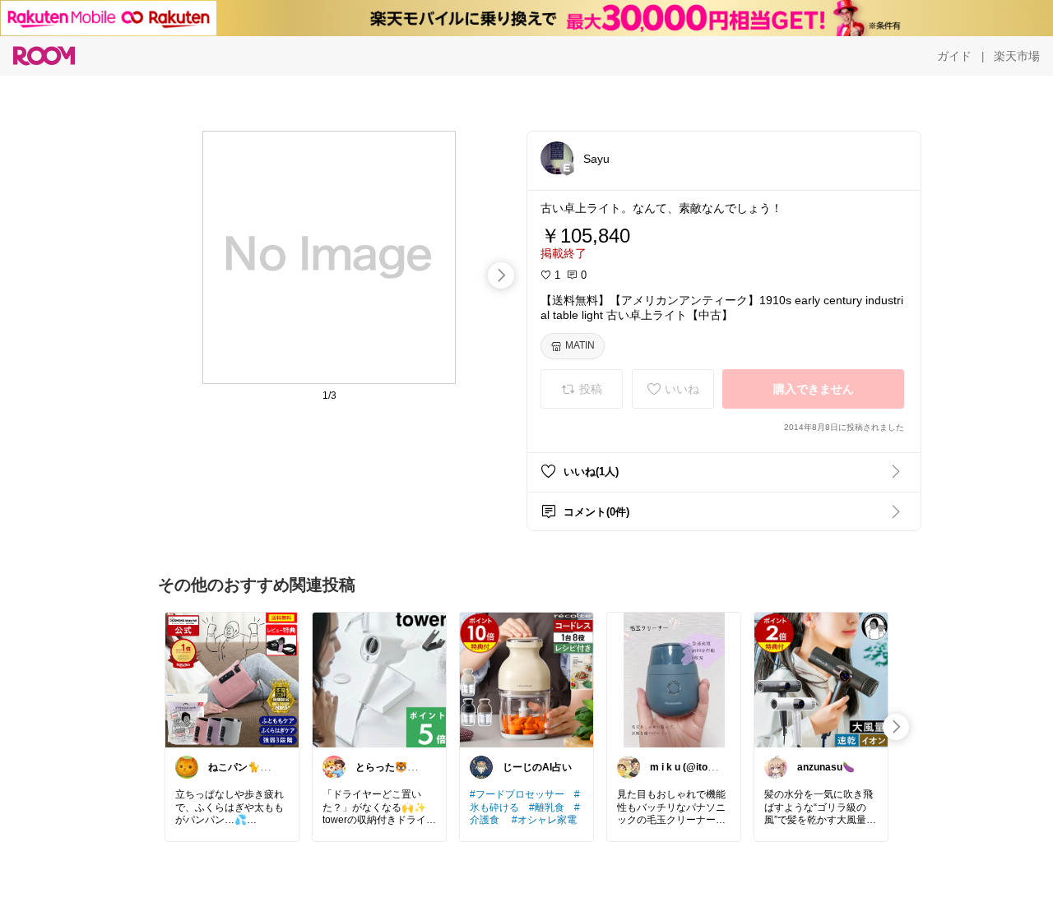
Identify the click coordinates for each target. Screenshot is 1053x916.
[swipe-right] (501, 275)
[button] (556, 157)
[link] (232, 679)
